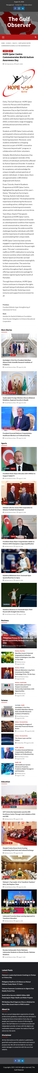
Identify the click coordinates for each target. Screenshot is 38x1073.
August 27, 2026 (22, 478)
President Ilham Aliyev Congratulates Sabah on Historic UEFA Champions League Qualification (18, 543)
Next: (19, 318)
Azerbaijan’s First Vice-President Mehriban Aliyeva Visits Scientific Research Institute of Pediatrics (17, 362)
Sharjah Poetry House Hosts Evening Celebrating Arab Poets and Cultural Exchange (18, 849)
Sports (13, 468)
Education (6, 807)
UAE (20, 762)
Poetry (5, 843)
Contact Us (18, 5)
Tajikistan (11, 428)
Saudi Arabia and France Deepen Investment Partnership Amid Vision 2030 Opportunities (24, 688)
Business (6, 635)
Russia (12, 945)
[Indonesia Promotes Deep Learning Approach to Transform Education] (19, 901)
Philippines (13, 635)
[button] (3, 37)
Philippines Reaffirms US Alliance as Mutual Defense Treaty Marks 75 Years (16, 983)
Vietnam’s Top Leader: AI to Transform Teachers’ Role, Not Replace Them (19, 883)
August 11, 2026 (19, 921)
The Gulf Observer (19, 22)
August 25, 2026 (20, 696)
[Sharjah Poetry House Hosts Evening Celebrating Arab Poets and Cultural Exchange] (19, 834)
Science (17, 722)
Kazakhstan (7, 570)
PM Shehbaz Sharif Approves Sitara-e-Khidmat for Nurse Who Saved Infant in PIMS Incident (18, 1003)
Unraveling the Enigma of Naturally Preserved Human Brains (24, 726)
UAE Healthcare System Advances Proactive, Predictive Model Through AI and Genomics (24, 768)
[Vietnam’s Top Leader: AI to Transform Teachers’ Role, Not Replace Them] (19, 867)
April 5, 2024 (19, 64)
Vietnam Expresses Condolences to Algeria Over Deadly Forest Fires (18, 990)
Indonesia (13, 911)
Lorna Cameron (20, 731)
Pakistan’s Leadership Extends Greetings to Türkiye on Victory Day (19, 976)
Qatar (10, 51)
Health (5, 51)
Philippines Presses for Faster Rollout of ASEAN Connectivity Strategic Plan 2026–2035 (18, 640)
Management (10, 5)
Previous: (16, 307)
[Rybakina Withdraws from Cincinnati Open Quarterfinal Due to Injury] (19, 561)
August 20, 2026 (22, 403)
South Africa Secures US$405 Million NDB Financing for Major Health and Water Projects (17, 996)
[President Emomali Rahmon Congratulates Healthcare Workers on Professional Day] (19, 419)
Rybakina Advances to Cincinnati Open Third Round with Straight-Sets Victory (17, 610)
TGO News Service (9, 64)
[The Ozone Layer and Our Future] (7, 739)
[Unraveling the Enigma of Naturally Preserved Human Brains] (7, 726)
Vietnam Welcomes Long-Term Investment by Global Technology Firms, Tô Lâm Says (25, 672)
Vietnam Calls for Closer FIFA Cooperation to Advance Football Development (17, 509)
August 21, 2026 (19, 580)
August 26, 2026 (22, 367)
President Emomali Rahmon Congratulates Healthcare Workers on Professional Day (17, 434)
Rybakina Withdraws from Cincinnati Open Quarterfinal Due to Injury (17, 576)
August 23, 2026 (30, 743)
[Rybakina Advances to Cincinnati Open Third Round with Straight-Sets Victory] (19, 595)
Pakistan (13, 807)
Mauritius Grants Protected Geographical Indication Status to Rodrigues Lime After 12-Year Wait (25, 656)
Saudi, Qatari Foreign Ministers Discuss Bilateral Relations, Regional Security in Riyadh (19, 399)
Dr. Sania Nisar (20, 743)
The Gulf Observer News (10, 367)
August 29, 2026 (22, 646)
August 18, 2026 (22, 438)
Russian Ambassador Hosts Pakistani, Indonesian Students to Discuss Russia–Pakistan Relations (19, 952)
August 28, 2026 (20, 679)
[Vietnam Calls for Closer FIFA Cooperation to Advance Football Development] (19, 493)
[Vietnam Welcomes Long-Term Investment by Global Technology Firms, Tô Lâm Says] (7, 673)
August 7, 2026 (21, 957)
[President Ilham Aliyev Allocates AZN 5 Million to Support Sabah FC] (19, 459)
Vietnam (11, 502)
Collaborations (27, 5)
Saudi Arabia (12, 393)
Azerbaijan (6, 355)
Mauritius (22, 651)
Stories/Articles (24, 722)
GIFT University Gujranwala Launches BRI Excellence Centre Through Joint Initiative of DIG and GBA (19, 814)
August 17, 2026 (22, 614)
